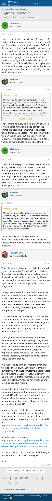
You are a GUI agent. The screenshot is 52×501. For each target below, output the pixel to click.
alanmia (7, 17)
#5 (49, 263)
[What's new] (43, 3)
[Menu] (4, 3)
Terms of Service (20, 495)
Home (4, 498)
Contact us (6, 495)
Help (45, 495)
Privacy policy (35, 495)
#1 (49, 34)
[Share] (45, 34)
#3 (49, 159)
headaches (32, 17)
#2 (49, 90)
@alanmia (12, 268)
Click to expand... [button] (26, 118)
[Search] (48, 3)
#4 (49, 203)
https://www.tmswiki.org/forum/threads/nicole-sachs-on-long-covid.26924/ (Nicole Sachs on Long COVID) (25, 428)
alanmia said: (8, 95)
